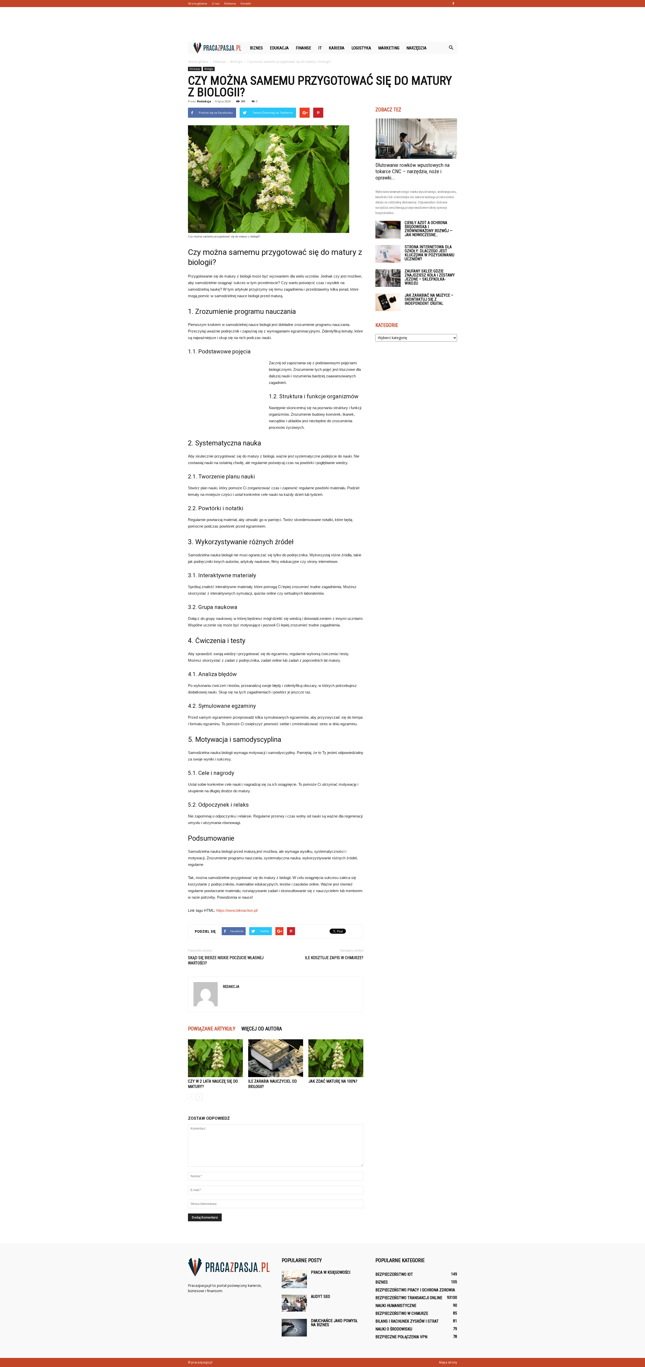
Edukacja (279, 47)
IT (320, 47)
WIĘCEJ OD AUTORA (261, 1029)
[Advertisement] (322, 24)
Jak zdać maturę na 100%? (332, 1081)
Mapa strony (448, 1362)
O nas (215, 3)
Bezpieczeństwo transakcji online (408, 1297)
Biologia (208, 69)
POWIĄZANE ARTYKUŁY (211, 1029)
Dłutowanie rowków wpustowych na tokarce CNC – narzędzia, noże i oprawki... (412, 171)
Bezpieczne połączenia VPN (401, 1336)
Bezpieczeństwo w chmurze (401, 1313)
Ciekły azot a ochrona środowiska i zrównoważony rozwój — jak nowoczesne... (429, 228)
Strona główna (197, 3)
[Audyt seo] (294, 1303)
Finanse (303, 47)
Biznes (256, 47)
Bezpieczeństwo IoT (394, 1274)
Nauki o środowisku (393, 1329)
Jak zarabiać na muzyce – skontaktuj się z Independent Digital (429, 299)
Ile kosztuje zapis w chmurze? (334, 957)
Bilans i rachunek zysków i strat (407, 1321)
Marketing (388, 47)
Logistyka (361, 47)
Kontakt (246, 3)
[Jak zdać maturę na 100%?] (335, 1058)
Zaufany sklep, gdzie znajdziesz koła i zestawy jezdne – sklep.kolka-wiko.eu (430, 277)
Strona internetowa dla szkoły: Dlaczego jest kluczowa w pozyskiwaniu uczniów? (429, 253)
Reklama (230, 3)
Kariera (336, 47)
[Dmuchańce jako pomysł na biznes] (294, 1327)
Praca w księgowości (330, 1272)
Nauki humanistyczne (395, 1305)
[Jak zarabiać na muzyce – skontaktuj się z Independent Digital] (388, 302)
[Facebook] (453, 3)
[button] (451, 48)
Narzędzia (416, 47)
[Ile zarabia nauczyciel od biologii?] (275, 1058)
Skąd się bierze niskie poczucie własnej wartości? (226, 960)
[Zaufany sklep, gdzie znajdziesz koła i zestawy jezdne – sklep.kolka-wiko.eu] (388, 278)
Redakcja (204, 101)
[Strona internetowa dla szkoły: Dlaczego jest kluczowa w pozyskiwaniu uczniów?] (388, 254)
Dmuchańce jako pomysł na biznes (334, 1322)
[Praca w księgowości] (294, 1279)
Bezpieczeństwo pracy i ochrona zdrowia (415, 1290)
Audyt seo (320, 1296)
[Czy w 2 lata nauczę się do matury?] (215, 1058)
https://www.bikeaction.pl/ (237, 910)
